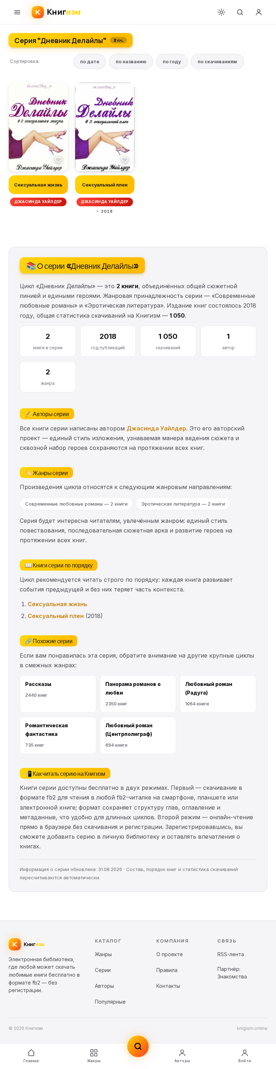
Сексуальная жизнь (57, 604)
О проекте (169, 954)
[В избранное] (58, 159)
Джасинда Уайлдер (156, 428)
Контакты (168, 986)
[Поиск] (240, 12)
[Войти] (258, 12)
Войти (244, 1061)
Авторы (182, 1061)
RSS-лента (230, 954)
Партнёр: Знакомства (232, 973)
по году (172, 61)
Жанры (94, 1061)
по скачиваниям (217, 61)
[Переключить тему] (221, 12)
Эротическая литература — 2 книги (183, 504)
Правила (167, 970)
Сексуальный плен (56, 615)
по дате (89, 61)
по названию (131, 61)
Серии (103, 970)
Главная (31, 1061)
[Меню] (17, 12)
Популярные (110, 1002)
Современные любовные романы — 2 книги (76, 504)
